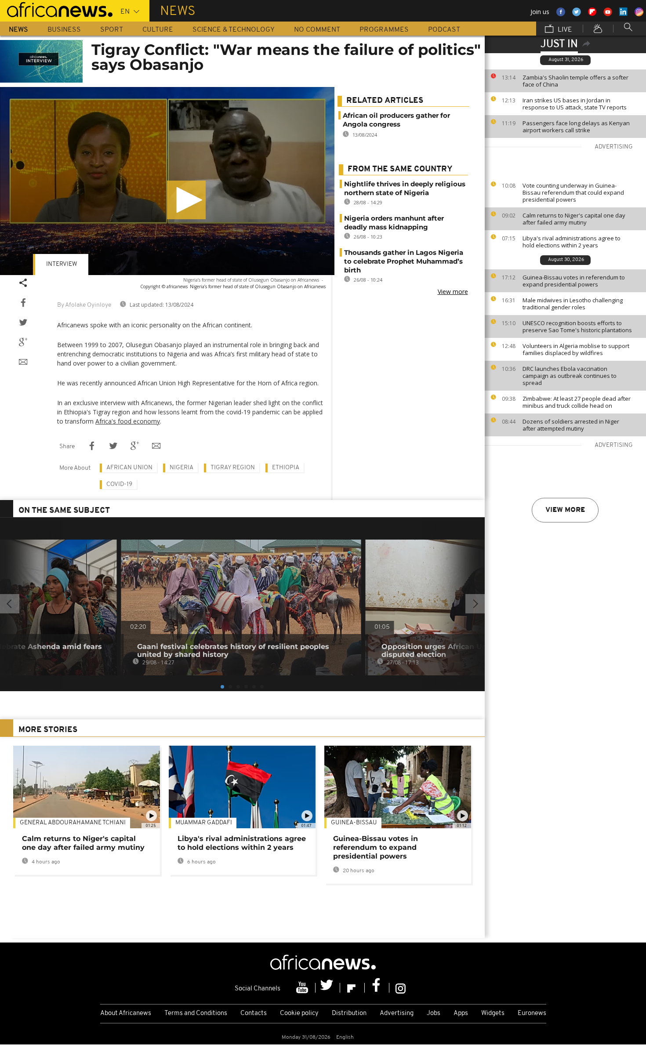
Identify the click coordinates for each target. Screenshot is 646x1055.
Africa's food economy (127, 421)
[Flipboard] (352, 988)
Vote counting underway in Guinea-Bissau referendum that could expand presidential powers (573, 192)
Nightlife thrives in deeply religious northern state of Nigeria (404, 188)
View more (565, 510)
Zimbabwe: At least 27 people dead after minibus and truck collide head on (577, 402)
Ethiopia (285, 467)
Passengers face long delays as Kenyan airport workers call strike (576, 127)
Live (564, 29)
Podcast (444, 29)
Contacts (253, 1013)
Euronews (532, 1013)
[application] (167, 181)
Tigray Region (232, 467)
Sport (111, 29)
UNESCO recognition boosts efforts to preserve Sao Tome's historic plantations (577, 326)
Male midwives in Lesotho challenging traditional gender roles (573, 304)
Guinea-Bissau (354, 822)
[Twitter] (328, 988)
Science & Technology (233, 29)
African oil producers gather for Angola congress (396, 119)
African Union (129, 467)
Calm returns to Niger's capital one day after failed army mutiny (574, 219)
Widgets (492, 1013)
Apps (461, 1013)
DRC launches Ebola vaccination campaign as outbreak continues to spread (570, 375)
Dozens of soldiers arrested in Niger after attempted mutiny (571, 425)
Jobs (433, 1013)
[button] (186, 200)
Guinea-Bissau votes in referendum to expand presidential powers (574, 281)
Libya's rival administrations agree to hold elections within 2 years (572, 242)
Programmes (384, 29)
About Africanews (125, 1013)
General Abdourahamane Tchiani (73, 822)
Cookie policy (299, 1013)
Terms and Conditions (195, 1013)
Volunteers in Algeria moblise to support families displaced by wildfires (576, 349)
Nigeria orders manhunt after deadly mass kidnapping (394, 222)
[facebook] (377, 988)
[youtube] (303, 988)
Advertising (397, 1013)
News (18, 29)
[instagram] (400, 988)
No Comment (317, 29)
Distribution (349, 1013)
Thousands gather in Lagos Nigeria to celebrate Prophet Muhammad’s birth (403, 261)
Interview (61, 264)
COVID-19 (119, 484)
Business (64, 29)
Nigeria (181, 467)
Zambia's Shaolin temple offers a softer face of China (575, 81)
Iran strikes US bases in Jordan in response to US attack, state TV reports (575, 104)
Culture (157, 29)
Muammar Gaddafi (203, 822)
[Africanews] (56, 9)
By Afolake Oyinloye (84, 305)
